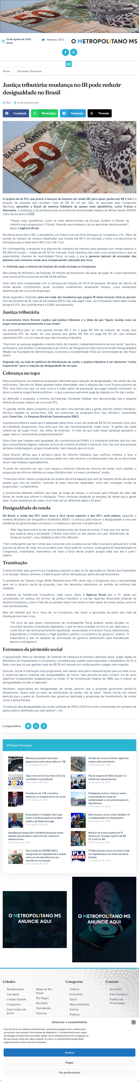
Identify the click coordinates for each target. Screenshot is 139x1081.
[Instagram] (73, 52)
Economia (36, 71)
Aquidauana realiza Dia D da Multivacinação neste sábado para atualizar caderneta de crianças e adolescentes (35, 836)
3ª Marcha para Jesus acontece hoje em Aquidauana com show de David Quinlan (109, 854)
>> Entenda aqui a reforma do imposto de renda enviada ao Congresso (49, 266)
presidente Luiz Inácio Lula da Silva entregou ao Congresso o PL (81, 234)
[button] (133, 1022)
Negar (69, 1062)
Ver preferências (69, 1072)
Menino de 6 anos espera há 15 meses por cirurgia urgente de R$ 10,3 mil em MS (107, 836)
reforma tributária (79, 454)
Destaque (22, 71)
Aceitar (69, 1052)
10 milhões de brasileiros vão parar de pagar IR (82, 273)
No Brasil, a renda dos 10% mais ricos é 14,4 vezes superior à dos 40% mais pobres (61, 515)
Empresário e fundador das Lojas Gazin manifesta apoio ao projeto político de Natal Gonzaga (44, 818)
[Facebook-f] (65, 52)
